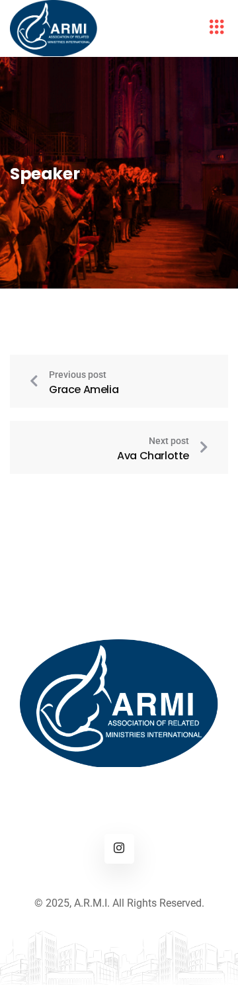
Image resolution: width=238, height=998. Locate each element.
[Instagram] (119, 849)
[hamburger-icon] (216, 28)
